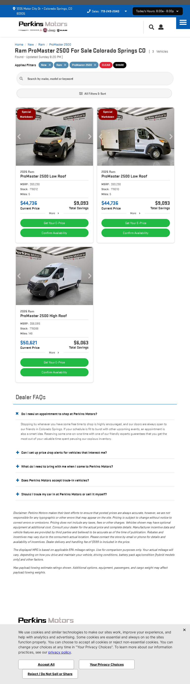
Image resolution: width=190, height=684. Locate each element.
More (52, 213)
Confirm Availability (54, 233)
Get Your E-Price (54, 223)
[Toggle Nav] (183, 22)
